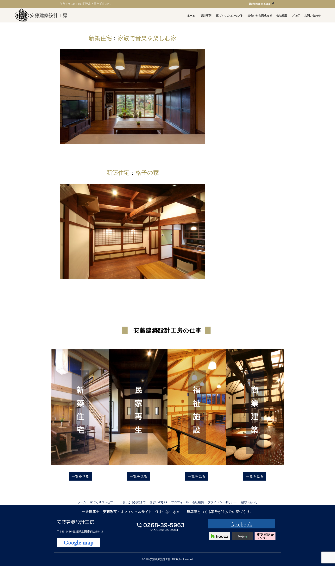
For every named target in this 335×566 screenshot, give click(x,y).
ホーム (191, 15)
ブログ (296, 15)
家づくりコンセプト (103, 502)
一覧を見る (80, 476)
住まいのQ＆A (158, 502)
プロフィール (180, 502)
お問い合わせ (312, 15)
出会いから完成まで (260, 15)
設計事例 (206, 15)
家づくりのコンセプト (229, 15)
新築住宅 (100, 38)
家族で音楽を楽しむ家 (147, 38)
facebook (241, 524)
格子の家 (147, 172)
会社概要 (281, 15)
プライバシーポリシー (222, 502)
